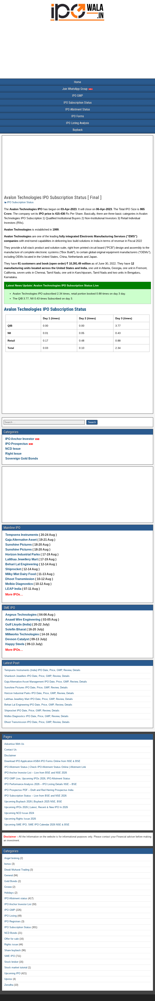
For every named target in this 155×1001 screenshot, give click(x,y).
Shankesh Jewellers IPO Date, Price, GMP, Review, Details (37, 676)
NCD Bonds (10, 933)
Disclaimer (10, 755)
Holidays (9, 892)
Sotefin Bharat (15, 629)
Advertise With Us (14, 744)
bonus (7, 863)
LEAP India (13, 588)
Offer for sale (11, 938)
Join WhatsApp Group (75, 89)
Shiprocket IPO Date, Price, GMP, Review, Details (31, 710)
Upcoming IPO (12, 973)
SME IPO (9, 956)
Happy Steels (14, 644)
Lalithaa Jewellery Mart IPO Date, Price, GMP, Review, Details (38, 699)
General (8, 875)
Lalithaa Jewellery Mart (21, 559)
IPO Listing (10, 915)
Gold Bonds (10, 881)
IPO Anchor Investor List (17, 904)
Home (77, 82)
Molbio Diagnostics (19, 583)
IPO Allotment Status (77, 109)
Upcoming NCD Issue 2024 (19, 813)
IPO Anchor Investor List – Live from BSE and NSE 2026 (35, 772)
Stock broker (11, 961)
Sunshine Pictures (18, 544)
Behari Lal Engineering (21, 564)
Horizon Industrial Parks (22, 554)
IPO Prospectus (16, 443)
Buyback (78, 130)
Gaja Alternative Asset (21, 539)
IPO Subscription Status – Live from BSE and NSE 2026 (35, 795)
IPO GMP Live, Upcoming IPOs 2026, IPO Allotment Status (37, 778)
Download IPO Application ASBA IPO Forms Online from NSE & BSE (42, 761)
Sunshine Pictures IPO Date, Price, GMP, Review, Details (36, 687)
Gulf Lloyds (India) (18, 624)
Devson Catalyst (17, 639)
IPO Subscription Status (78, 102)
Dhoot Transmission (19, 579)
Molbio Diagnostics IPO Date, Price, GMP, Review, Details (36, 716)
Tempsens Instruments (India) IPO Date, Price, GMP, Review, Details (42, 670)
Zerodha (8, 984)
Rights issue (11, 944)
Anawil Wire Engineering (22, 619)
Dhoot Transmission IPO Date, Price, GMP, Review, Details (37, 722)
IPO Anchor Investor (19, 438)
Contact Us (10, 749)
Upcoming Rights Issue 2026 (20, 818)
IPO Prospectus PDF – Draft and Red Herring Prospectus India (38, 790)
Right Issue (13, 453)
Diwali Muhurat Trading (16, 869)
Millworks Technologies (22, 634)
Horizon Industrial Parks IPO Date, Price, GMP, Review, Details (39, 693)
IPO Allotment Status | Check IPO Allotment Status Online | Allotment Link (45, 767)
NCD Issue (13, 448)
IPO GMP (77, 95)
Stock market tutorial (15, 967)
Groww (8, 886)
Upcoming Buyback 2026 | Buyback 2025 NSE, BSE (33, 801)
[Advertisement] (77, 50)
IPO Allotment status (15, 898)
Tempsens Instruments (21, 534)
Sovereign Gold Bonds (21, 458)
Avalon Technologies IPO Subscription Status (45, 309)
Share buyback (12, 950)
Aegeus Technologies (21, 614)
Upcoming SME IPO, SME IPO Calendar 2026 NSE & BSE (36, 824)
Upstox (8, 979)
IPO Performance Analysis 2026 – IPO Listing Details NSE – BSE (40, 784)
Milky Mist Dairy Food (20, 574)
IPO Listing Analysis (77, 123)
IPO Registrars (12, 921)
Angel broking (11, 858)
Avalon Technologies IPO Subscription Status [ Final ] (53, 197)
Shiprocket (13, 569)
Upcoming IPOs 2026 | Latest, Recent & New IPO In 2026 (36, 807)
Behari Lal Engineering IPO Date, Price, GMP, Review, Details (38, 704)
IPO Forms (77, 116)
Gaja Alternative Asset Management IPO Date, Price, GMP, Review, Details (45, 681)
